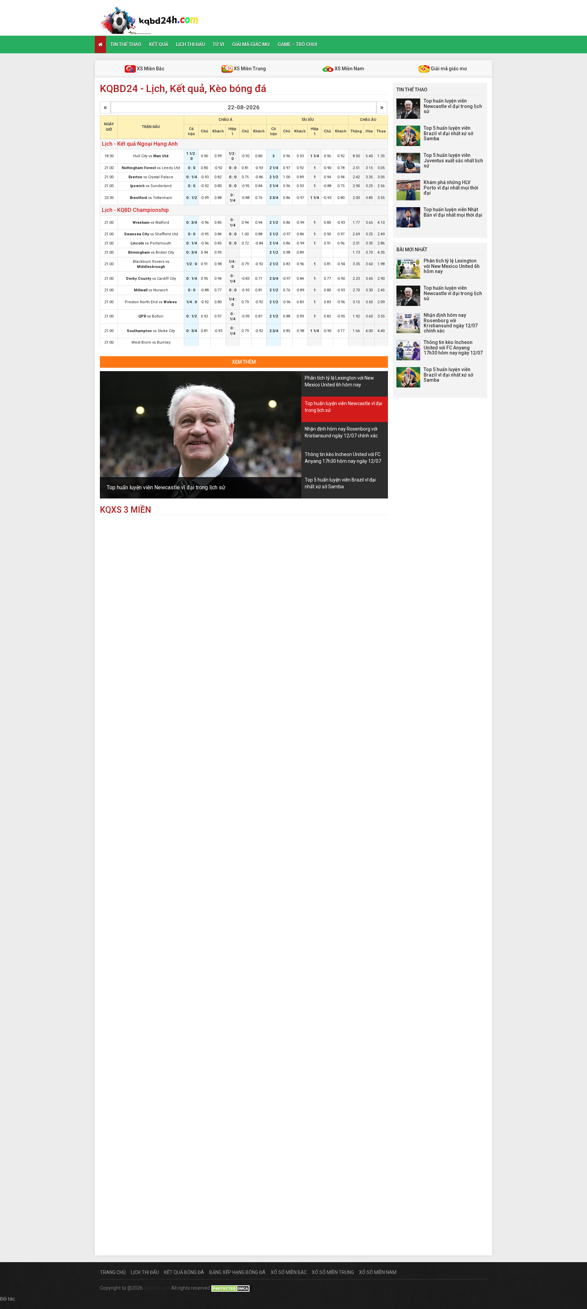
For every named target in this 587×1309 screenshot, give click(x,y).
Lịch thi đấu (190, 44)
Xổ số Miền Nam (377, 1272)
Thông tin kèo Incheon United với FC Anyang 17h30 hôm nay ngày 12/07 (453, 348)
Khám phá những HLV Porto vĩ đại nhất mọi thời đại (451, 188)
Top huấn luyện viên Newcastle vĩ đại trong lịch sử (166, 487)
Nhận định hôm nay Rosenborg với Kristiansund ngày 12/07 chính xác (451, 322)
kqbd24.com (157, 1288)
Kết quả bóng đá (184, 1272)
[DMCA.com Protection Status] (231, 1288)
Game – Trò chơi (297, 44)
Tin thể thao (125, 44)
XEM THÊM (244, 362)
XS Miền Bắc (150, 68)
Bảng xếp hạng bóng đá (237, 1272)
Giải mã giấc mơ (251, 44)
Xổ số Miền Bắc (289, 1272)
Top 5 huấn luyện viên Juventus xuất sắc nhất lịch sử (453, 160)
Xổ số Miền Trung (333, 1272)
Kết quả (158, 44)
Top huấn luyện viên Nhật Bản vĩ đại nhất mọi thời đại (453, 212)
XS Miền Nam (349, 68)
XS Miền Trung (249, 68)
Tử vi (218, 44)
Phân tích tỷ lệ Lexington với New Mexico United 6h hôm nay (452, 266)
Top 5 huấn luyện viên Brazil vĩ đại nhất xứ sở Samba (448, 133)
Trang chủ (113, 1272)
